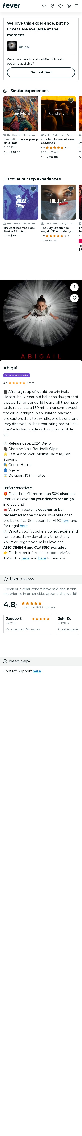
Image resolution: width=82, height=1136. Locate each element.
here (65, 521)
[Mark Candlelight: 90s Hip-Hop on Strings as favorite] (33, 100)
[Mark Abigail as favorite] (74, 298)
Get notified (41, 72)
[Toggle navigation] (77, 6)
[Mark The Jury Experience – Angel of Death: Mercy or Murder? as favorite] (71, 189)
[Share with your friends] (74, 287)
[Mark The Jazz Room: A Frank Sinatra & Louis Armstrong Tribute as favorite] (33, 189)
